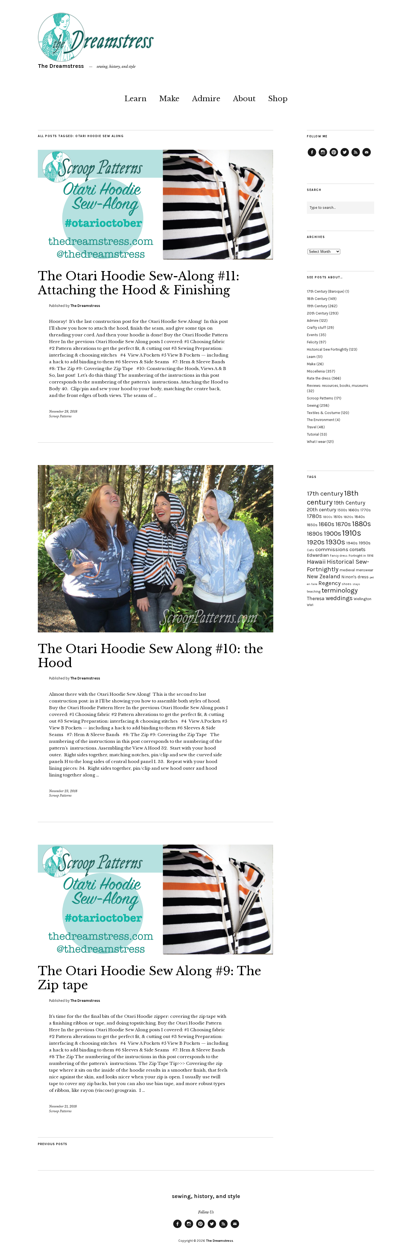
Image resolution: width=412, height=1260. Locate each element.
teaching (313, 591)
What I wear (316, 442)
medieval (347, 570)
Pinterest (200, 1227)
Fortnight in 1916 (361, 556)
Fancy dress (339, 556)
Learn (135, 98)
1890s (315, 533)
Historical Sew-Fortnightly (338, 565)
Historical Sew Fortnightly (327, 349)
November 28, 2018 (63, 411)
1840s (360, 516)
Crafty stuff (316, 327)
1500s (342, 510)
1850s (312, 525)
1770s (365, 510)
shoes (346, 584)
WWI (310, 605)
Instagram (189, 1227)
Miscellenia (316, 371)
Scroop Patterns (60, 416)
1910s (351, 533)
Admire (206, 98)
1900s (332, 533)
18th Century (317, 299)
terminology (339, 590)
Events (312, 335)
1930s (335, 542)
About (244, 98)
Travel (311, 427)
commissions (331, 549)
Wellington (362, 599)
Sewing (313, 405)
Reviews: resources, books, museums (337, 385)
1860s (326, 524)
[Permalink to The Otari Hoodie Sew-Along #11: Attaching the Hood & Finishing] (155, 258)
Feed (223, 1227)
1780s (314, 516)
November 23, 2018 (63, 791)
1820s (348, 517)
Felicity (312, 342)
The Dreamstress (61, 66)
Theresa (316, 598)
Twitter (212, 1227)
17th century (325, 493)
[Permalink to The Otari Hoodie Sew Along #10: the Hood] (155, 631)
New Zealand (323, 576)
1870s (343, 524)
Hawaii (316, 561)
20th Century (317, 313)
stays (356, 584)
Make (169, 98)
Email (235, 1227)
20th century (321, 510)
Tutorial (313, 434)
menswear (364, 570)
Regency (329, 583)
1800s (327, 517)
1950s (365, 542)
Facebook (177, 1227)
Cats (310, 550)
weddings (339, 598)
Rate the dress (319, 378)
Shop (278, 98)
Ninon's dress (355, 576)
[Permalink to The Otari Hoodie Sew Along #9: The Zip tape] (155, 953)
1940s (352, 542)
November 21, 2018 (63, 1106)
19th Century (317, 306)
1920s (316, 542)
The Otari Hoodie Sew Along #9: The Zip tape (149, 978)
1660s (353, 510)
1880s (361, 523)
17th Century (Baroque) (325, 291)
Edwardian (318, 555)
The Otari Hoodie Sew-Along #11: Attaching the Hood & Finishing (138, 283)
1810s (338, 517)
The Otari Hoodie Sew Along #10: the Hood (150, 656)
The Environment (320, 420)
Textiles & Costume (323, 413)
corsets (357, 549)
